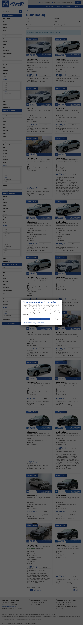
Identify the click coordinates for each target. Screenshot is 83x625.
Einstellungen (55, 319)
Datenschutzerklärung (29, 323)
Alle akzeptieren (34, 319)
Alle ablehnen (45, 319)
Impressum (40, 323)
